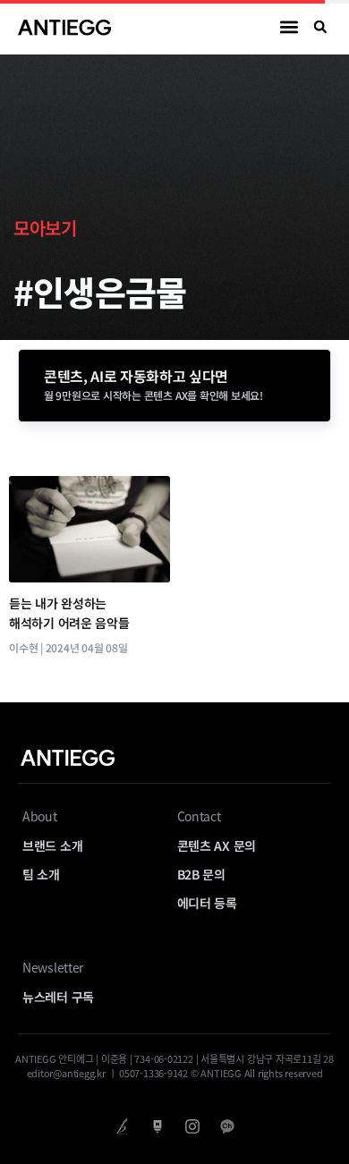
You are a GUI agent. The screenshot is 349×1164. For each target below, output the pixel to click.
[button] (289, 27)
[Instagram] (192, 1126)
